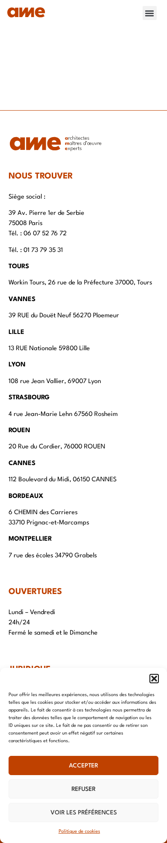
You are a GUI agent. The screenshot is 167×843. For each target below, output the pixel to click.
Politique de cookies (79, 831)
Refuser (83, 789)
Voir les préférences (84, 813)
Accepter (83, 766)
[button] (154, 678)
